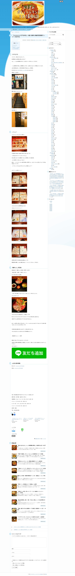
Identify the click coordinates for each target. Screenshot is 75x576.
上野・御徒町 (53, 77)
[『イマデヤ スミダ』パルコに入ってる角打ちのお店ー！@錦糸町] (14, 519)
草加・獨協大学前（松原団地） (57, 62)
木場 (52, 111)
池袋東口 (54, 120)
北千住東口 (55, 92)
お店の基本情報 (15, 48)
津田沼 (52, 54)
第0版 (46, 574)
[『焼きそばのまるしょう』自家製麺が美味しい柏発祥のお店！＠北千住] (14, 447)
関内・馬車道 (53, 166)
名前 (12, 548)
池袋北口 (54, 117)
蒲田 (52, 142)
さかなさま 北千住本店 (18, 368)
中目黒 (52, 80)
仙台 (52, 72)
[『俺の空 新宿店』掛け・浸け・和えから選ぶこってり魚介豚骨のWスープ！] (14, 502)
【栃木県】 (52, 152)
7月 (51, 202)
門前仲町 (52, 151)
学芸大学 (52, 98)
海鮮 (39, 438)
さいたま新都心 (54, 58)
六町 (52, 88)
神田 (52, 133)
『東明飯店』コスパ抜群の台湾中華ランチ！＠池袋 (22, 529)
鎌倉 (52, 165)
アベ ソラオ (44, 438)
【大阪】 (51, 65)
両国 (52, 79)
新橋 (52, 105)
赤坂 (52, 146)
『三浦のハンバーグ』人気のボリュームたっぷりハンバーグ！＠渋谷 (31, 468)
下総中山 (52, 51)
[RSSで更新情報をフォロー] (62, 1)
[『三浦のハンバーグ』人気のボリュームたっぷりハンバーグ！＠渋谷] (14, 470)
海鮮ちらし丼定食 (15, 47)
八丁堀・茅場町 (54, 85)
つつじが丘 (53, 74)
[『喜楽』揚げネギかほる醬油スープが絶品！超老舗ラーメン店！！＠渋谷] (14, 510)
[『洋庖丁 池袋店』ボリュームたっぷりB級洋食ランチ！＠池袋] (14, 456)
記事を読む (43, 451)
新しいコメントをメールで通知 (18, 563)
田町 (52, 127)
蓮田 (52, 64)
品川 (52, 95)
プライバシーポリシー (22, 29)
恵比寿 (52, 101)
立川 (52, 136)
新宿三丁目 (53, 104)
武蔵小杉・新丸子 (54, 163)
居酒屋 (36, 438)
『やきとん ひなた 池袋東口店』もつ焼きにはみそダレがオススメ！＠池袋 (27, 526)
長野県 (51, 168)
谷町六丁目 (53, 68)
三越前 (52, 76)
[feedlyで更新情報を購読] (60, 1)
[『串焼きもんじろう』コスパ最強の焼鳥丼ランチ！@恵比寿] (14, 463)
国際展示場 (53, 96)
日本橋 (52, 66)
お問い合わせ (15, 29)
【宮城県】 (52, 71)
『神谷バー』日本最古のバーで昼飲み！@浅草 (27, 484)
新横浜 (52, 157)
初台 (52, 89)
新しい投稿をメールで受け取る (18, 565)
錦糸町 (52, 149)
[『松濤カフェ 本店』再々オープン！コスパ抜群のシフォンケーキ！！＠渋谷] (14, 493)
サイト (13, 556)
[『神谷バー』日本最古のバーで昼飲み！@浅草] (14, 486)
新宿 (52, 102)
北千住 (52, 91)
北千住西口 (55, 93)
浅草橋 (52, 124)
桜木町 (52, 162)
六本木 (52, 86)
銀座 (52, 148)
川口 (52, 61)
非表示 (17, 43)
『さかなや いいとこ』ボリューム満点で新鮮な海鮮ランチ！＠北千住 (17, 419)
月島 (52, 108)
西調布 (52, 145)
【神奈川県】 (52, 155)
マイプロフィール (30, 29)
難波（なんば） (54, 69)
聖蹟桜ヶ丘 (53, 137)
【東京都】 (52, 73)
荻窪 (52, 140)
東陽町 (52, 114)
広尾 (52, 99)
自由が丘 (52, 139)
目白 (52, 130)
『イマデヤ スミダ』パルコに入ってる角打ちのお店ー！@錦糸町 (30, 516)
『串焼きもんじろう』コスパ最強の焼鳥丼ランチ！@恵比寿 (29, 461)
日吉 (52, 159)
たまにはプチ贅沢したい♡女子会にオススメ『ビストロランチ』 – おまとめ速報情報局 (57, 182)
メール (13, 552)
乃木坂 (52, 82)
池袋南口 (54, 118)
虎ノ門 (52, 143)
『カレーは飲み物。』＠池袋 (55, 185)
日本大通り (53, 160)
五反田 (52, 83)
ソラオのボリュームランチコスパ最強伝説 (36, 574)
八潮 (52, 59)
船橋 (52, 55)
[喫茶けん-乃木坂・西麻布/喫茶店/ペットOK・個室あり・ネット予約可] (14, 477)
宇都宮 (52, 153)
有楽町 (52, 110)
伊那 (52, 169)
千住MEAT (19, 70)
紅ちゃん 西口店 (24, 70)
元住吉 (52, 156)
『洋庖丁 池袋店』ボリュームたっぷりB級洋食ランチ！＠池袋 (30, 453)
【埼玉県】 (52, 57)
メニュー (14, 46)
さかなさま (14, 45)
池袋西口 (54, 121)
